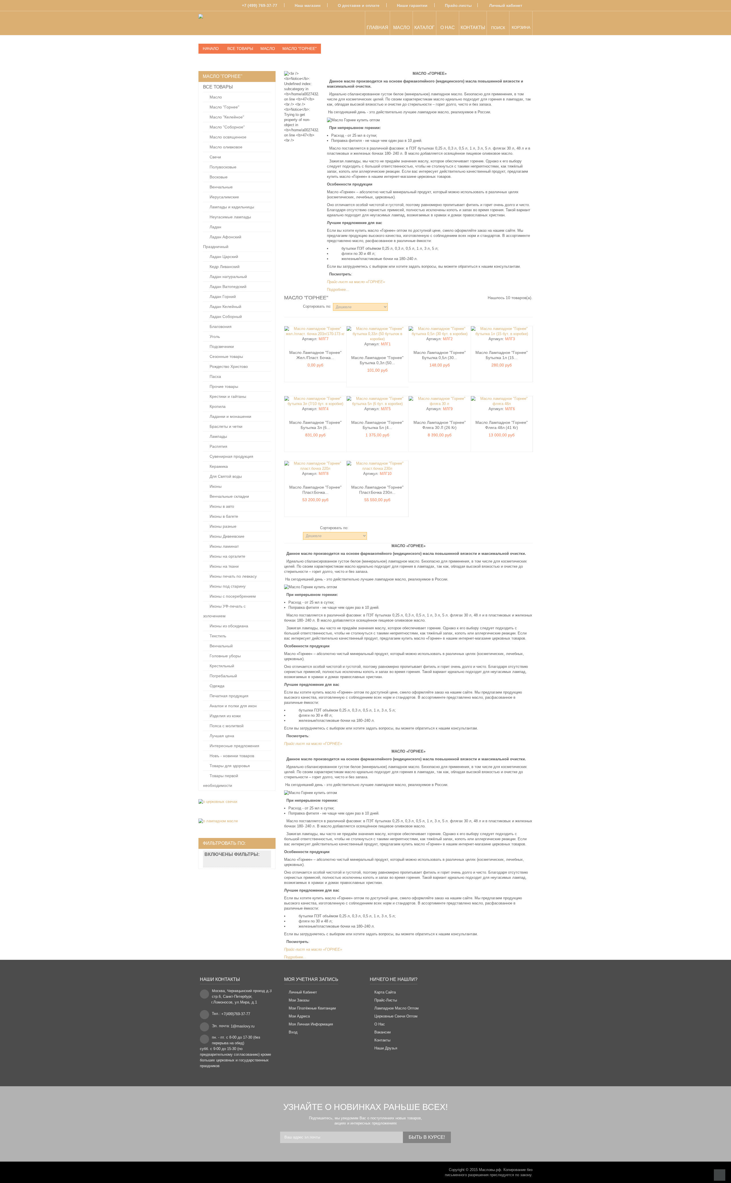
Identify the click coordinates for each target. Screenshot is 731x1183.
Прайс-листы (458, 5)
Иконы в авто (221, 506)
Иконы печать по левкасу (232, 576)
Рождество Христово (228, 366)
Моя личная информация (311, 1024)
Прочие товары (223, 386)
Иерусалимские (223, 197)
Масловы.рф (490, 1170)
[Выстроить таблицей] (287, 306)
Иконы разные (222, 526)
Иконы (215, 486)
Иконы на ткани (223, 566)
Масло (215, 97)
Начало (211, 48)
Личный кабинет (505, 5)
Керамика (218, 466)
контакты (382, 1040)
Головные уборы (224, 656)
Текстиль (217, 636)
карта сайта (385, 992)
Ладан (214, 227)
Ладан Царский (223, 256)
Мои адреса (299, 1016)
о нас (379, 1024)
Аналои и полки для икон (232, 706)
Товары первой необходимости (220, 780)
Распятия (217, 446)
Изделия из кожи (224, 716)
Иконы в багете (223, 516)
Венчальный (220, 646)
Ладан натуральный (227, 276)
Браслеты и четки (225, 426)
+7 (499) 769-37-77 (259, 5)
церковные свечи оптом (395, 1016)
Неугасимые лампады (229, 217)
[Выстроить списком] (294, 306)
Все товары (218, 86)
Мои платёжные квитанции (312, 1008)
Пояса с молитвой (226, 725)
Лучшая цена (221, 735)
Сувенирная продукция (230, 456)
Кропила (217, 406)
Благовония (220, 326)
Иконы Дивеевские (226, 536)
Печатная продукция (228, 696)
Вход (293, 1032)
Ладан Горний (222, 296)
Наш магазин (307, 5)
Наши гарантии (412, 5)
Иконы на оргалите (226, 556)
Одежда (216, 686)
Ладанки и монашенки (229, 416)
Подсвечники (221, 346)
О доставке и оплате (358, 5)
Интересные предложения (233, 745)
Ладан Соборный (225, 316)
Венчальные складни (228, 496)
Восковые (218, 177)
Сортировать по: (317, 306)
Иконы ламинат (223, 546)
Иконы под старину (227, 586)
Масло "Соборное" (226, 127)
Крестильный (221, 666)
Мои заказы (299, 1000)
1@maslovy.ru (242, 1026)
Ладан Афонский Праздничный (222, 242)
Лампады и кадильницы (231, 207)
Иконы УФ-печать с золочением (224, 611)
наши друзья (385, 1048)
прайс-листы (385, 1000)
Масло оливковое (225, 147)
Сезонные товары (225, 356)
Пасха (214, 376)
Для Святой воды (225, 476)
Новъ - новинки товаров (231, 755)
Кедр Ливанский (224, 266)
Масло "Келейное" (226, 117)
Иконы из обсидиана (228, 626)
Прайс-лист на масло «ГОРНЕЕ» (356, 282)
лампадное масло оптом (396, 1008)
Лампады (217, 436)
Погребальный (222, 676)
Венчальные (220, 187)
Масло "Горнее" (223, 107)
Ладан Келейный (224, 306)
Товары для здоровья (229, 765)
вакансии (382, 1032)
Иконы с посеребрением (232, 596)
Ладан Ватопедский (227, 286)
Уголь (214, 336)
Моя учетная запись (311, 979)
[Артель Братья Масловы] (222, 24)
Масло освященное (227, 137)
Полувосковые (222, 167)
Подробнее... (338, 289)
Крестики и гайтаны (227, 396)
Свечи (214, 157)
